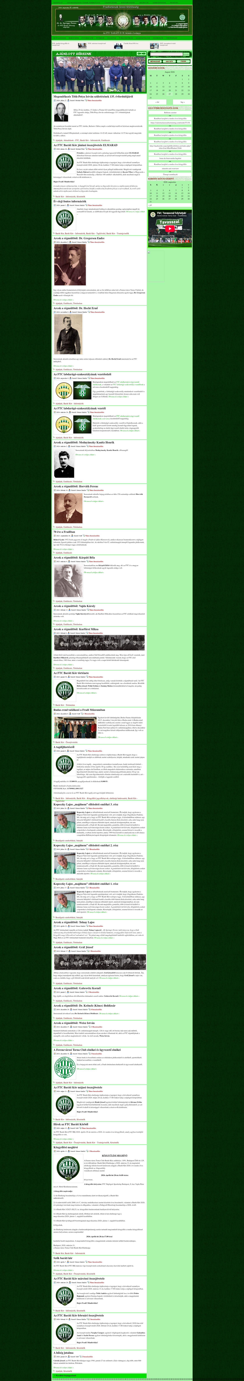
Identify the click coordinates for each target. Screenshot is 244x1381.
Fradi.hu (174, 2)
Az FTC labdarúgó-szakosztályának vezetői (80, 408)
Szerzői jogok (159, 2)
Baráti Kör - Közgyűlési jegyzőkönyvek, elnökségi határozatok (102, 798)
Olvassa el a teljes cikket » (64, 299)
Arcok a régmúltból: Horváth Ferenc (76, 486)
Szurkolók (158, 38)
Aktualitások (59, 38)
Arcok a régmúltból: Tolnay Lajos (74, 922)
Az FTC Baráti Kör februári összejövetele (79, 1315)
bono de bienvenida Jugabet (170, 158)
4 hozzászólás (96, 1009)
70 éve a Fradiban (64, 532)
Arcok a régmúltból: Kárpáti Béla (74, 557)
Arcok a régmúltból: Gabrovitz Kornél (77, 988)
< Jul (157, 102)
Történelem (171, 38)
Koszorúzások (128, 2)
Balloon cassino (170, 112)
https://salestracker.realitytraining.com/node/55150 (170, 122)
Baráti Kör (74, 38)
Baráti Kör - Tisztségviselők (117, 233)
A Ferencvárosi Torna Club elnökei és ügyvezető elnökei (87, 1050)
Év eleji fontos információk (70, 201)
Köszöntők (81, 196)
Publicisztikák (126, 38)
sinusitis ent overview (170, 168)
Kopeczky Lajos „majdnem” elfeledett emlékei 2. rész (86, 845)
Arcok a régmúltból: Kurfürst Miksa (76, 629)
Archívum (144, 2)
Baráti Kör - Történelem (65, 705)
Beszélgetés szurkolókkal (65, 840)
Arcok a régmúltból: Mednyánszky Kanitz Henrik (84, 442)
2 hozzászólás (94, 1319)
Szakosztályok (143, 38)
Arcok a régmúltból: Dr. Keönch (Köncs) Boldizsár (85, 1005)
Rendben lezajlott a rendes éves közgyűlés (170, 118)
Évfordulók (87, 38)
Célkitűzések (110, 2)
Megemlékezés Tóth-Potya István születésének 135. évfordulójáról (93, 96)
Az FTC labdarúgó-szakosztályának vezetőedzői (82, 374)
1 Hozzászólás (89, 713)
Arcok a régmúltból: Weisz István (74, 1023)
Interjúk (100, 38)
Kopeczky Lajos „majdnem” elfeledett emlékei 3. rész (86, 804)
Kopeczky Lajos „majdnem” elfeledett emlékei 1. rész (86, 884)
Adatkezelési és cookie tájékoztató (83, 2)
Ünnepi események (170, 174)
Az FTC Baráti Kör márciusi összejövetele (79, 1278)
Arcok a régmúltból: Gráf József (73, 947)
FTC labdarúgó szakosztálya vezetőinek (128, 384)
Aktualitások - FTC (71, 140)
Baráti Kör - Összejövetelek (66, 742)
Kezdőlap (58, 2)
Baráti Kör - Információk (90, 140)
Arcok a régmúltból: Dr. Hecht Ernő (76, 308)
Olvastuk (111, 38)
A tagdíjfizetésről (64, 747)
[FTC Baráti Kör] (155, 281)
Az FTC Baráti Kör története (71, 673)
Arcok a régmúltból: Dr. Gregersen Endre (79, 238)
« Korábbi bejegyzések (65, 1375)
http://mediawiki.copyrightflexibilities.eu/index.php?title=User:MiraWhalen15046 (170, 147)
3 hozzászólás (96, 1053)
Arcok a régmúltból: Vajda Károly (74, 606)
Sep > (183, 102)
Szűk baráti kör (63, 1258)
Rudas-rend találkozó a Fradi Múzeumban (79, 710)
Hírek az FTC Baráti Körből (71, 1124)
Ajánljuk (58, 140)
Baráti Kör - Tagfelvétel (95, 233)
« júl (150, 205)
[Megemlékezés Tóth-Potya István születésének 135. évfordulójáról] (99, 91)
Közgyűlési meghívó (66, 1147)
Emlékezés (105, 140)
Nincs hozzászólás (94, 100)
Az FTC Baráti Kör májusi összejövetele (78, 1087)
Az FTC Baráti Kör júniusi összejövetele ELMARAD (85, 145)
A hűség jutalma (63, 1353)
